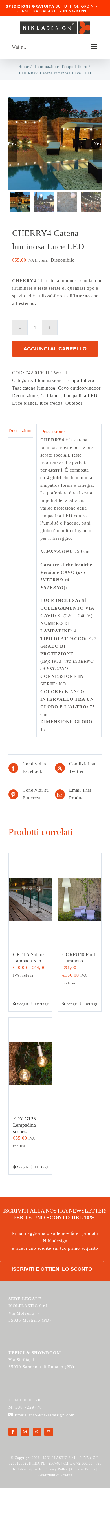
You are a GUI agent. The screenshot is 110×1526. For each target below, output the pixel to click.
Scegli (22, 1004)
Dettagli (41, 1004)
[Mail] (48, 1432)
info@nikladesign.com (52, 1415)
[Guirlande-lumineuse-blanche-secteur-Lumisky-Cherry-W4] (55, 143)
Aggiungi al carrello (55, 348)
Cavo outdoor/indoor (79, 388)
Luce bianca (24, 403)
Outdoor (73, 403)
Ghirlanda (51, 395)
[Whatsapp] (37, 1432)
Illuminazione (49, 380)
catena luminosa (39, 388)
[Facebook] (12, 1432)
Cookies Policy (83, 1469)
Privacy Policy (56, 1469)
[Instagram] (25, 1432)
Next (98, 143)
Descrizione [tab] (20, 430)
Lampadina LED (81, 395)
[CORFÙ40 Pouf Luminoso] (79, 899)
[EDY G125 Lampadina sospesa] (30, 1064)
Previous (12, 143)
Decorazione (25, 395)
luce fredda (51, 403)
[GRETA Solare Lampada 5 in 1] (30, 899)
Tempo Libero (79, 380)
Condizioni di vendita (55, 1475)
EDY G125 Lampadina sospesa (24, 1125)
